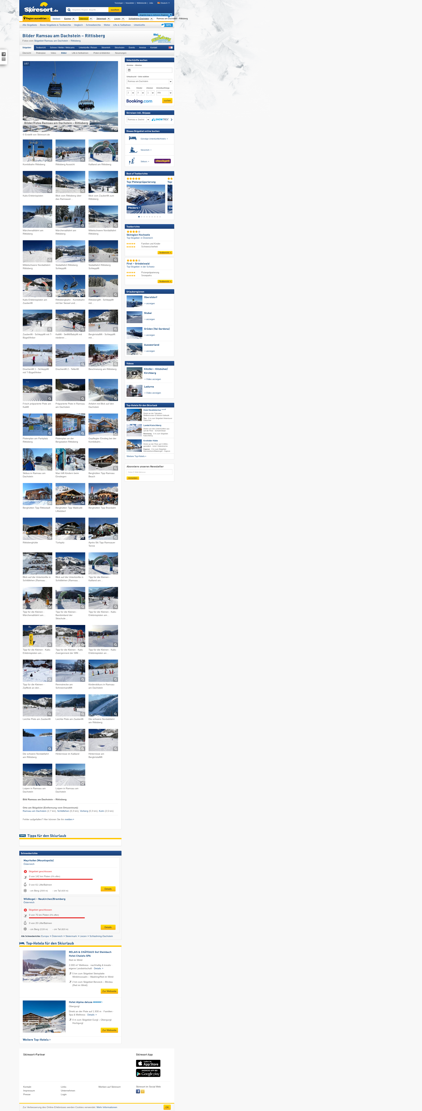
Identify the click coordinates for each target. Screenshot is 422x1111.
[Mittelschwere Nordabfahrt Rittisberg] (103, 217)
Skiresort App (144, 1054)
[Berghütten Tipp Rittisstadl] (37, 494)
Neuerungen (120, 53)
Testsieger (119, 3)
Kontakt (153, 47)
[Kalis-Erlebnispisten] (37, 182)
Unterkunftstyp (162, 88)
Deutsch (164, 3)
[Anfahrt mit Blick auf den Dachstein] (103, 390)
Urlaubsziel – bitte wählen (138, 77)
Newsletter (130, 3)
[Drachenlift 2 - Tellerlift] (70, 355)
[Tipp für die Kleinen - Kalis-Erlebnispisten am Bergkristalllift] (37, 636)
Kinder (139, 88)
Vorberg (84, 811)
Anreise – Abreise (134, 65)
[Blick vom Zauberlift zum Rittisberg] (103, 182)
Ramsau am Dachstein (34, 811)
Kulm (101, 811)
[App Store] (148, 1067)
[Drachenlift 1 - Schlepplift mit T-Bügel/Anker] (37, 355)
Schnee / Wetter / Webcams (62, 47)
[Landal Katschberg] (134, 430)
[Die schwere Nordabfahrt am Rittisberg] (103, 706)
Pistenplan (41, 53)
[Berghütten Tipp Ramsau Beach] (103, 460)
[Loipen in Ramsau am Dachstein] (37, 775)
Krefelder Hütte (150, 441)
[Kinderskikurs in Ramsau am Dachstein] (103, 671)
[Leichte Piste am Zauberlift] (37, 706)
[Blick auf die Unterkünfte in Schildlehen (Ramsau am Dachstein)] (37, 564)
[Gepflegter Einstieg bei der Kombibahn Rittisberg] (103, 425)
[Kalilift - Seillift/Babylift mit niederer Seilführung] (70, 321)
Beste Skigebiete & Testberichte (55, 25)
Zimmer (149, 88)
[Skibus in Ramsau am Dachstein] (37, 460)
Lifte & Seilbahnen (122, 25)
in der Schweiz (148, 266)
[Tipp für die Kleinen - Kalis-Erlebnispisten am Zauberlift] (103, 598)
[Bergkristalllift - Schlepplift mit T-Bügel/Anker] (103, 321)
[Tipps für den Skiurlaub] (166, 25)
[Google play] (148, 1076)
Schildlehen (63, 811)
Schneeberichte (93, 25)
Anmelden (132, 478)
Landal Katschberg (152, 425)
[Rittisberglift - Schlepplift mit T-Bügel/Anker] (103, 286)
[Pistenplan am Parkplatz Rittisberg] (37, 425)
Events (132, 47)
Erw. (128, 88)
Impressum (29, 1090)
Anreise (142, 47)
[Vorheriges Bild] (129, 198)
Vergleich (78, 25)
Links (63, 1086)
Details (108, 889)
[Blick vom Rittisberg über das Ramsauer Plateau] (70, 182)
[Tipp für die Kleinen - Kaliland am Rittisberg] (103, 564)
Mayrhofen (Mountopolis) (39, 860)
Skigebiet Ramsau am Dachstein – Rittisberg (57, 40)
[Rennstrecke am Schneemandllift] (70, 671)
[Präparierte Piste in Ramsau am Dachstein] (70, 390)
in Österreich (147, 238)
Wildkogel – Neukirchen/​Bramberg (44, 899)
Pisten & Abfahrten (101, 53)
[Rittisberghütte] (37, 529)
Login (64, 1094)
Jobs (151, 3)
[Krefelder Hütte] (134, 445)
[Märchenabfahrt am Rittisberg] (37, 217)
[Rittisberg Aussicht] (70, 151)
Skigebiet (26, 47)
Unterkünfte (139, 25)
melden (69, 819)
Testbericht (41, 47)
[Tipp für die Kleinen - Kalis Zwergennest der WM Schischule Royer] (70, 636)
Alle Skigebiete (30, 25)
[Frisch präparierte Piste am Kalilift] (37, 390)
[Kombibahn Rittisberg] (37, 151)
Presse (26, 1094)
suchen (167, 100)
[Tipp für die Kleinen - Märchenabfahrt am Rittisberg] (37, 598)
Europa (45, 936)
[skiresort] (41, 8)
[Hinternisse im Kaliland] (70, 740)
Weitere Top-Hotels (36, 1039)
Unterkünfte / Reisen (88, 47)
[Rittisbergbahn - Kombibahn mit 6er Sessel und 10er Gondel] (70, 286)
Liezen (83, 936)
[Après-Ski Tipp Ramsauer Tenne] (103, 529)
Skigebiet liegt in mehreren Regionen (153, 15)
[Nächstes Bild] (170, 198)
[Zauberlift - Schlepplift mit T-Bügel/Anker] (37, 321)
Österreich (29, 864)
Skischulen (119, 47)
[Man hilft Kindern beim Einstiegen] (70, 460)
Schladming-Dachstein (101, 936)
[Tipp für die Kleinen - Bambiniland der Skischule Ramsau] (70, 598)
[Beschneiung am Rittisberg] (103, 355)
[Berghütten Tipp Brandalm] (103, 494)
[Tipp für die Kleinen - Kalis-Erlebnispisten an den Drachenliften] (103, 636)
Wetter (107, 25)
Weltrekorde (142, 3)
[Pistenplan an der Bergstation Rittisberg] (70, 425)
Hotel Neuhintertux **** (154, 410)
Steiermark (71, 936)
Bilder (64, 53)
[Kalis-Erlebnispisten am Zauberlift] (37, 286)
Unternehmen (68, 1090)
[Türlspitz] (70, 529)
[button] (139, 101)
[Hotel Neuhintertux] (134, 415)
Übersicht (26, 53)
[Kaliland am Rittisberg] (103, 151)
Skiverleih (105, 47)
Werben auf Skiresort (109, 1086)
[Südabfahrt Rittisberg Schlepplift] (70, 252)
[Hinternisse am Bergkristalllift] (103, 740)
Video (53, 53)
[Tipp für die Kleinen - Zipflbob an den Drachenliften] (37, 671)
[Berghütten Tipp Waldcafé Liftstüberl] (70, 494)
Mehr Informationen (107, 1107)
